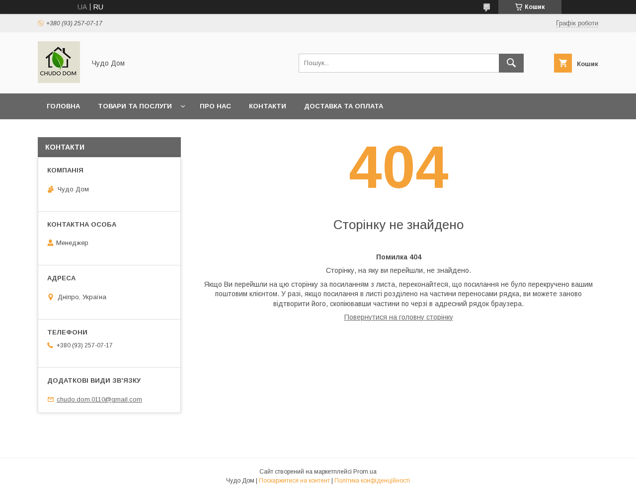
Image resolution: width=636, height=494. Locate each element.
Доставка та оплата (343, 106)
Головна (63, 106)
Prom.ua (365, 471)
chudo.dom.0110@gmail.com (99, 399)
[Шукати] (511, 63)
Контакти (267, 106)
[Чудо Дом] (59, 80)
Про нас (215, 106)
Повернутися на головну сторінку (398, 317)
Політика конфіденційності (372, 480)
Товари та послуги (135, 106)
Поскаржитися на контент (294, 480)
